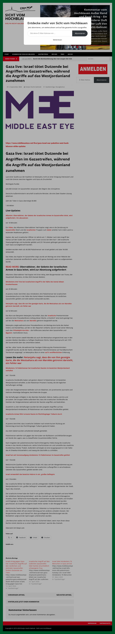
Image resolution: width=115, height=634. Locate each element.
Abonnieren (80, 33)
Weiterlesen (57, 40)
